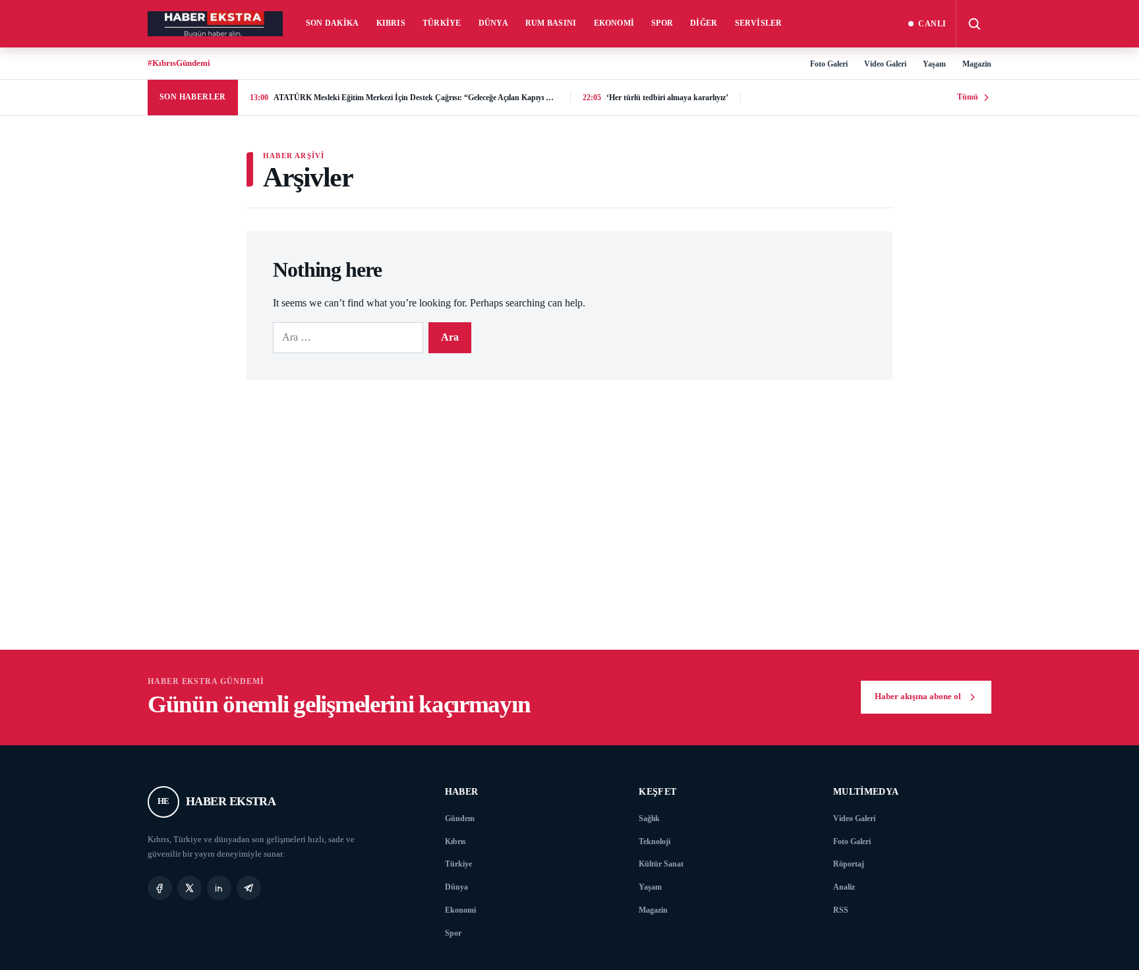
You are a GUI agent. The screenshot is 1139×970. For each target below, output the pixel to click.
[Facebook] (160, 888)
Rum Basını (551, 23)
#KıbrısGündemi (179, 63)
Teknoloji (654, 841)
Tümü (967, 97)
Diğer (703, 23)
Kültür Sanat (661, 864)
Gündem (460, 818)
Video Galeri (885, 64)
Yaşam (934, 64)
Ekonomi (614, 23)
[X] (189, 888)
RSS (840, 910)
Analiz (844, 887)
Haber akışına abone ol (918, 696)
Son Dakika (332, 23)
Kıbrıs (391, 23)
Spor (662, 23)
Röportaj (848, 864)
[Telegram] (249, 888)
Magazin (976, 64)
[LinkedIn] (219, 888)
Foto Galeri (829, 64)
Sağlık (649, 818)
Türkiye (442, 23)
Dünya (493, 23)
